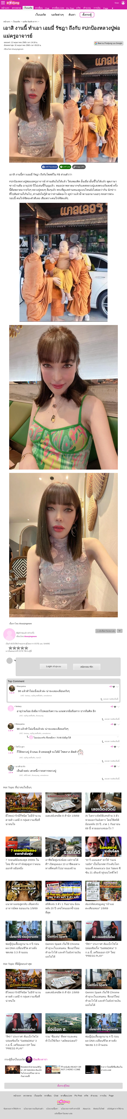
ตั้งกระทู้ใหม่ (63, 1085)
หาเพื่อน (39, 8)
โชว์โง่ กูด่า (20, 747)
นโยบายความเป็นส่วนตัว (33, 1109)
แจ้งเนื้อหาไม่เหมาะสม (63, 1114)
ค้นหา (72, 14)
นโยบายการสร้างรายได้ (70, 1109)
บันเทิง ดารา (39, 1059)
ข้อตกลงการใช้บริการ (12, 1109)
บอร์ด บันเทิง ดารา (30, 22)
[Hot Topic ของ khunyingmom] (9, 640)
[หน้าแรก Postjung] (12, 2)
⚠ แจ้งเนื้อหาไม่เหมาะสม (105, 631)
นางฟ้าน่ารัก (20, 766)
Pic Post (70, 8)
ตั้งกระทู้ (87, 14)
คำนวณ (87, 8)
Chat (47, 8)
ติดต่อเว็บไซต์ (98, 1109)
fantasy (19, 706)
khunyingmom (17, 49)
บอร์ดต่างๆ (57, 14)
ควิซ (78, 8)
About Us (86, 1109)
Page (105, 8)
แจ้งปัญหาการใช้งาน (115, 1109)
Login (53, 666)
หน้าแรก (5, 8)
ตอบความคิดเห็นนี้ (110, 699)
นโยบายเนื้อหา (52, 1109)
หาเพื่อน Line (58, 8)
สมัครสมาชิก (86, 667)
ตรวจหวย (16, 8)
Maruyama (21, 686)
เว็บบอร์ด (28, 8)
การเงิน (97, 8)
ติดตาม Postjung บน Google (110, 43)
